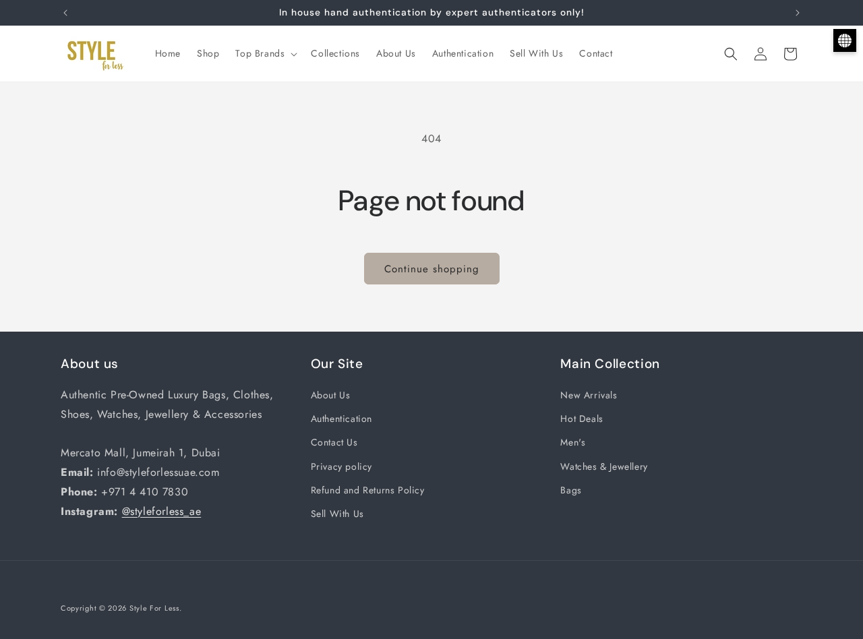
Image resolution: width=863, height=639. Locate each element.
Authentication (341, 419)
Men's (572, 443)
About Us (331, 395)
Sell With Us (337, 513)
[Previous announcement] (65, 13)
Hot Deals (581, 419)
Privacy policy (341, 466)
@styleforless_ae (162, 511)
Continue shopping (431, 269)
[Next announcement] (797, 13)
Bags (570, 490)
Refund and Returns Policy (368, 490)
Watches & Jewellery (603, 466)
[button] (265, 53)
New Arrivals (588, 395)
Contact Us (334, 443)
